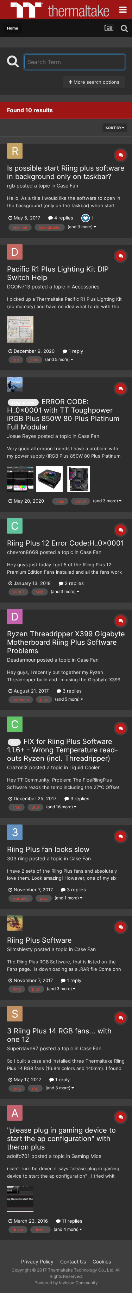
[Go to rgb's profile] (15, 151)
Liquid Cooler (84, 767)
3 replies (71, 691)
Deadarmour (21, 660)
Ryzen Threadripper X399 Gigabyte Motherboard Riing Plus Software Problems (66, 642)
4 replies (63, 218)
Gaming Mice (86, 1156)
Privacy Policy (37, 1262)
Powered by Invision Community (66, 1282)
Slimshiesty (20, 949)
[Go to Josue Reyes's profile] (15, 384)
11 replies (71, 1221)
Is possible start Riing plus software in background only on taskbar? (66, 172)
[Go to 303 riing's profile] (15, 832)
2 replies (73, 583)
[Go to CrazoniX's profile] (15, 724)
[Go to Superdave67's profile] (15, 1013)
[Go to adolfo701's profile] (15, 1113)
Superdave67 (22, 1048)
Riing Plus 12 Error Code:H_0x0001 (65, 543)
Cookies (102, 1262)
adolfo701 (18, 1156)
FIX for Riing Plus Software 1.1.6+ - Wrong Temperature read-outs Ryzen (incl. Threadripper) (62, 750)
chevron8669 (22, 552)
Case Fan (67, 186)
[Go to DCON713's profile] (15, 252)
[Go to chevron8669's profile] (15, 526)
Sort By (114, 128)
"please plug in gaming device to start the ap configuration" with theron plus (61, 1138)
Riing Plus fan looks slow (48, 849)
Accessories (85, 286)
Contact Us (73, 1262)
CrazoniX (17, 767)
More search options (95, 82)
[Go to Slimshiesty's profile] (15, 923)
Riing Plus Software (39, 940)
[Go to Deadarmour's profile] (15, 616)
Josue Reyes (21, 436)
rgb (11, 186)
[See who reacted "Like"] (85, 217)
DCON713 (18, 286)
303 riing (17, 858)
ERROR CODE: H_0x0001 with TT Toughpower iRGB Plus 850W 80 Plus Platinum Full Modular (63, 414)
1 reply (75, 351)
